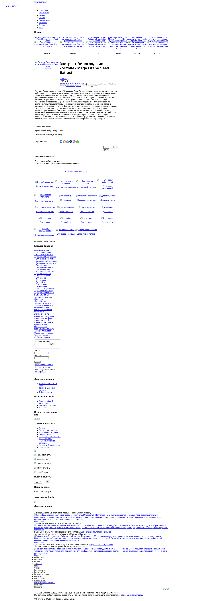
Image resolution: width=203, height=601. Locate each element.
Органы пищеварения (44, 289)
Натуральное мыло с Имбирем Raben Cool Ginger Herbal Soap (97, 39)
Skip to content (12, 6)
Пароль (37, 355)
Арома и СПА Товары (43, 322)
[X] (70, 141)
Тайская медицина (42, 253)
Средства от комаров (43, 333)
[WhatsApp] (77, 141)
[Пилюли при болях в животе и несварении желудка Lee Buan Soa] (158, 46)
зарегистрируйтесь (73, 86)
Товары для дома (42, 335)
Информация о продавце (76, 171)
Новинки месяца (41, 250)
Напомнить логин (42, 367)
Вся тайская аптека (43, 255)
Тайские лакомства (42, 331)
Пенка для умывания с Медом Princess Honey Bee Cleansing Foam (118, 39)
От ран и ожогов (42, 276)
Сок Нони (38, 299)
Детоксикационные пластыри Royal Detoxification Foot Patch (47, 39)
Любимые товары (42, 337)
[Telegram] (67, 141)
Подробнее (39, 521)
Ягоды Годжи (40, 301)
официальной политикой (131, 595)
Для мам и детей (41, 320)
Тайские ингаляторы (43, 297)
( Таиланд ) (64, 79)
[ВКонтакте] (61, 141)
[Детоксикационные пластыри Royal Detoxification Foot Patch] (47, 46)
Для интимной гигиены (44, 316)
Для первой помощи (43, 291)
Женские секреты (42, 314)
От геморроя (40, 286)
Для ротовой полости (44, 293)
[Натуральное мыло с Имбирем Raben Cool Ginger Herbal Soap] (97, 46)
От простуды (40, 265)
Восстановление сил (44, 272)
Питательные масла (43, 310)
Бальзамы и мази (41, 295)
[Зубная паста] (96, 545)
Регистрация (40, 372)
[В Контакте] (35, 420)
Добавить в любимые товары (72, 84)
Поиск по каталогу (42, 342)
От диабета (39, 282)
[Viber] (74, 141)
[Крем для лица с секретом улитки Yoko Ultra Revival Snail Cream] (137, 49)
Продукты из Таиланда (44, 329)
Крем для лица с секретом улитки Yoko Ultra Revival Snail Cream (137, 39)
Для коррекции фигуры (44, 318)
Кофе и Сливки (40, 327)
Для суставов (40, 284)
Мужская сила (40, 312)
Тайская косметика (42, 303)
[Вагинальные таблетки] (90, 532)
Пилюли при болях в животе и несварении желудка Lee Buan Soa (158, 39)
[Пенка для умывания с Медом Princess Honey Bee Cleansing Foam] (118, 49)
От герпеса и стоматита (45, 263)
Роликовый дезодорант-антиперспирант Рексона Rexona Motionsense (73, 39)
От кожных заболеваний (45, 261)
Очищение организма (44, 267)
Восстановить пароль (44, 365)
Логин (37, 351)
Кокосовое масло (41, 308)
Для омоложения (42, 274)
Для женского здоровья (45, 257)
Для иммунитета (42, 269)
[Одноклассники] (64, 141)
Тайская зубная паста (43, 305)
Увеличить (46, 69)
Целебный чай (40, 324)
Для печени (40, 278)
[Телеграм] (39, 420)
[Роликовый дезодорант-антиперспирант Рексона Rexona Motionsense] (73, 46)
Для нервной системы (44, 259)
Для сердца (40, 280)
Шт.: (104, 147)
